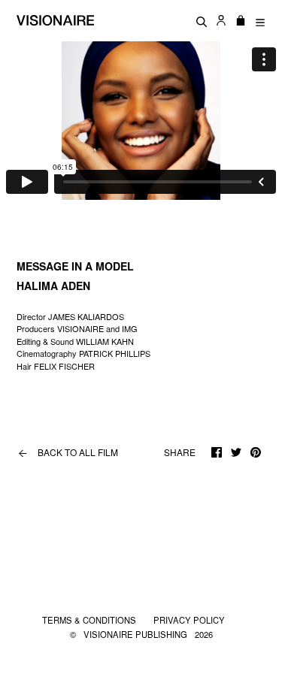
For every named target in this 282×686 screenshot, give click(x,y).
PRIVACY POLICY (189, 620)
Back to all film (68, 452)
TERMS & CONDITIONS (90, 620)
